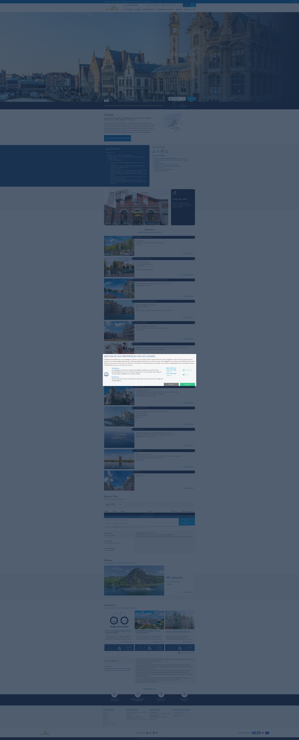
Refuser (171, 384)
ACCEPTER (187, 384)
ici (120, 380)
